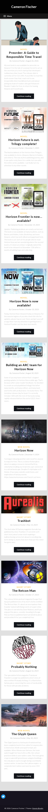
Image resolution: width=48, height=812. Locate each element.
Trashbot (24, 520)
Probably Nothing (24, 666)
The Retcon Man (24, 590)
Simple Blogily (37, 808)
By (18, 61)
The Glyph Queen (23, 734)
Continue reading (24, 96)
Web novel (24, 447)
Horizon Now (23, 450)
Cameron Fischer (24, 7)
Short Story (24, 517)
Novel (23, 49)
